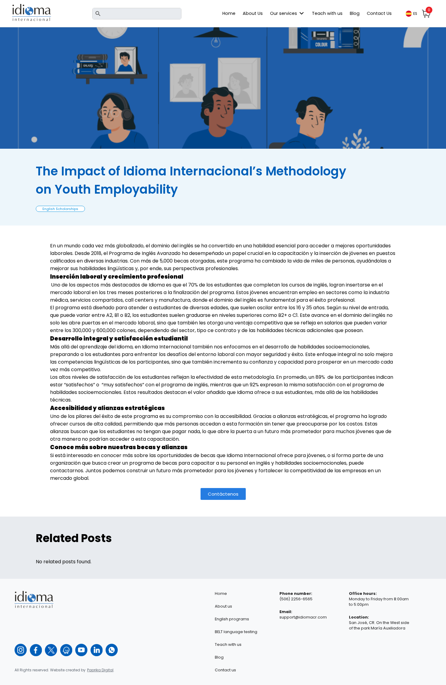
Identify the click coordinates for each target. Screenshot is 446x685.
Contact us (225, 670)
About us (223, 606)
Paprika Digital (100, 670)
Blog (355, 13)
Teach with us (327, 13)
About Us (253, 13)
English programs (232, 619)
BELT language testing (236, 631)
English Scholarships (60, 208)
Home (228, 13)
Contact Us (379, 13)
